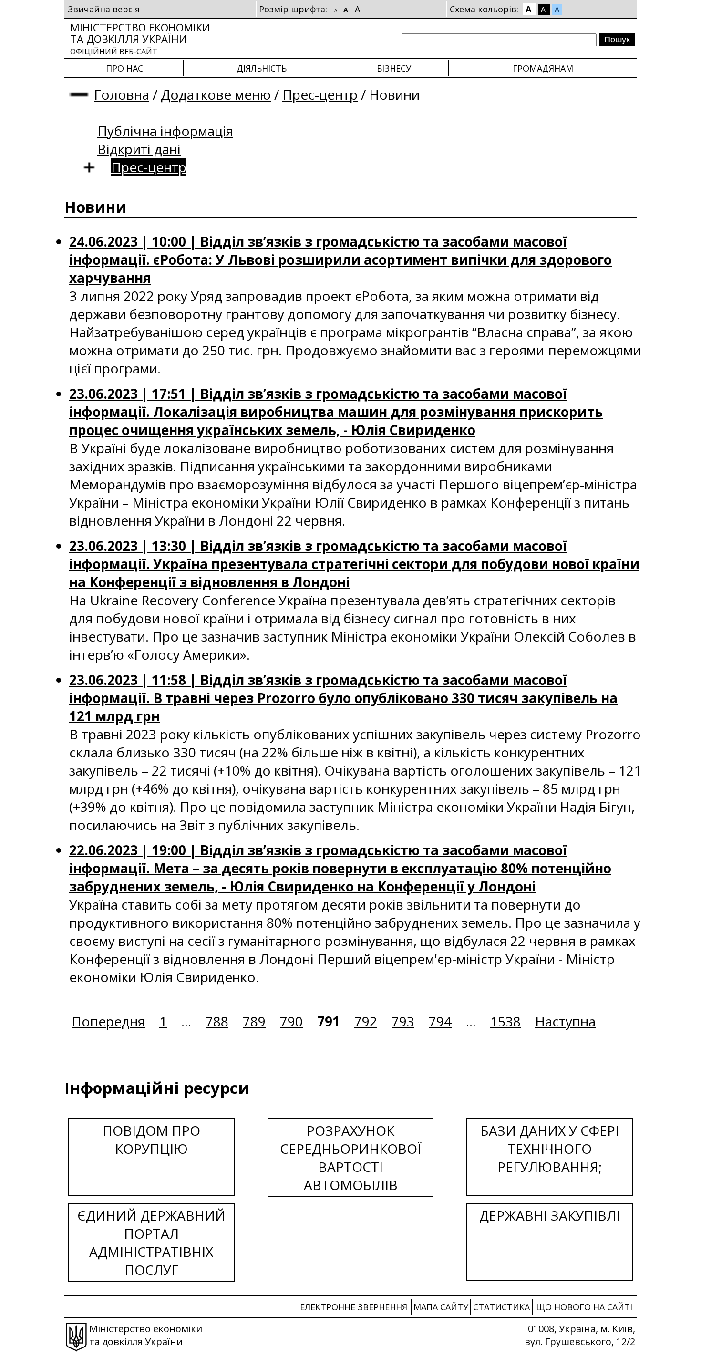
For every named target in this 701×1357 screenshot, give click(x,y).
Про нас (124, 68)
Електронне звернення (353, 1307)
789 (254, 1021)
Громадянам (543, 68)
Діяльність (262, 68)
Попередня (108, 1021)
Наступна (565, 1021)
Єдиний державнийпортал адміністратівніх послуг (151, 1242)
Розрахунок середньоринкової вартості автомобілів (351, 1157)
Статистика (501, 1307)
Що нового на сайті (584, 1307)
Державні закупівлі (549, 1215)
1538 (505, 1021)
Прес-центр (320, 94)
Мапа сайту (440, 1307)
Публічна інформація (165, 131)
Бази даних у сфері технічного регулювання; (549, 1148)
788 (217, 1021)
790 (291, 1021)
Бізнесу (394, 68)
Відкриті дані (139, 149)
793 (403, 1021)
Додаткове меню (216, 94)
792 (365, 1021)
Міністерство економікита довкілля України (140, 38)
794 (440, 1021)
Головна (121, 94)
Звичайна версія (104, 9)
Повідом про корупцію (151, 1139)
